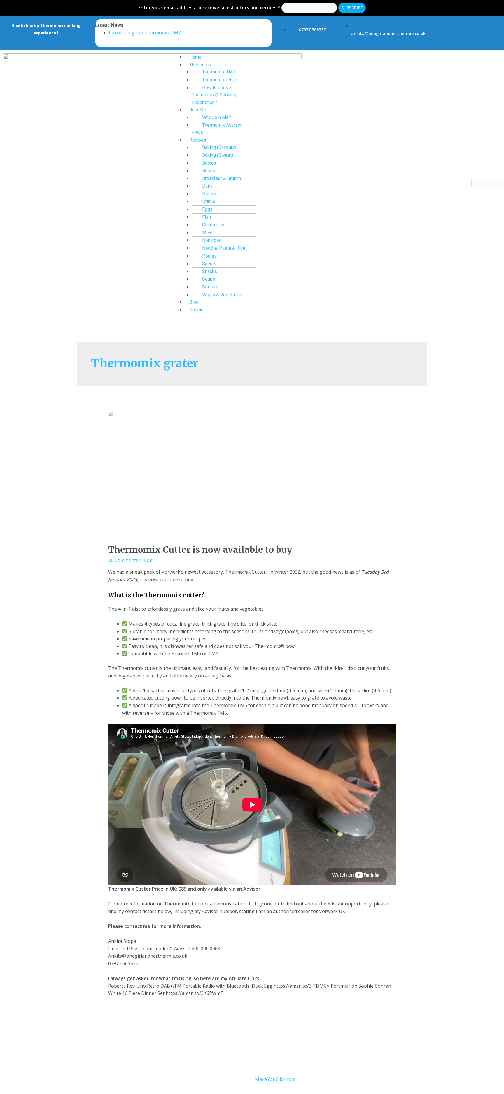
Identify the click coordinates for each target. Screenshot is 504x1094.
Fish (206, 217)
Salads (209, 263)
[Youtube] (478, 33)
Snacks (209, 271)
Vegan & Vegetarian (222, 294)
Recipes (197, 140)
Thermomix (200, 64)
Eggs (207, 209)
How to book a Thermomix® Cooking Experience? (214, 95)
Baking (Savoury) (219, 147)
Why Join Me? (216, 117)
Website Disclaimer (272, 1047)
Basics (209, 163)
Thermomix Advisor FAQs (217, 128)
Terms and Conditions (183, 1047)
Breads (209, 170)
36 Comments (123, 560)
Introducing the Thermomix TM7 (145, 32)
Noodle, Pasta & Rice (223, 248)
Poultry (209, 256)
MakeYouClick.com (275, 1079)
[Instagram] (465, 33)
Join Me (197, 109)
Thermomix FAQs (219, 79)
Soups (208, 279)
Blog (194, 302)
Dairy (207, 186)
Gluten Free (213, 225)
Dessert (210, 194)
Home (195, 57)
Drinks (208, 201)
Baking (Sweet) (217, 155)
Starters (210, 287)
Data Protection (229, 1047)
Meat (207, 232)
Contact (197, 309)
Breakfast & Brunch (221, 178)
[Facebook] (453, 33)
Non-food (212, 240)
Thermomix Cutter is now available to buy (200, 549)
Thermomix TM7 (218, 72)
